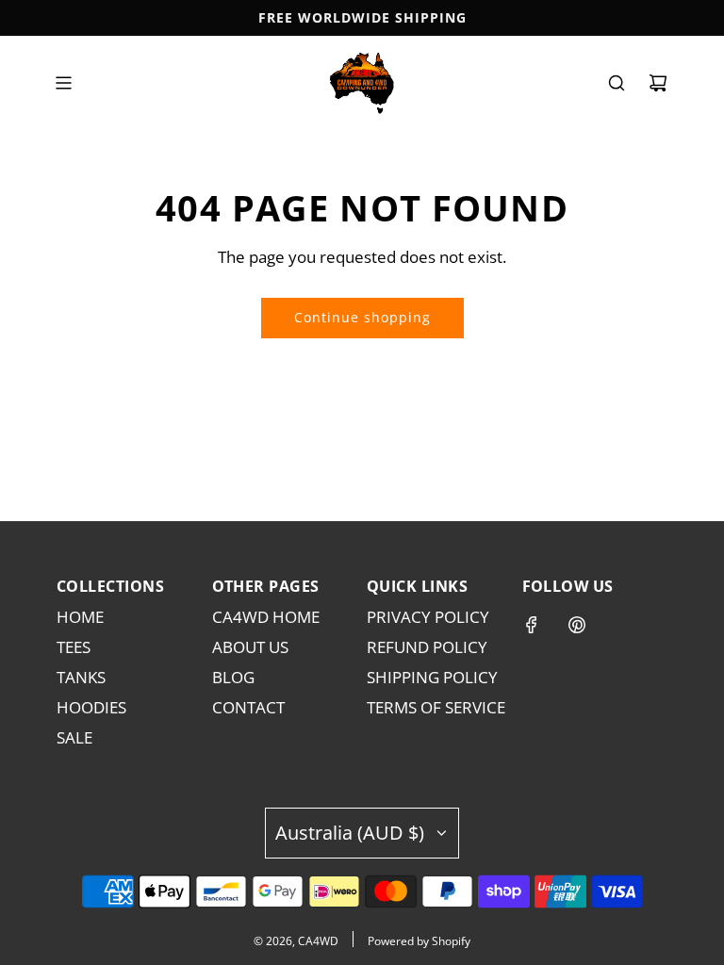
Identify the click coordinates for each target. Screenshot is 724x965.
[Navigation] (63, 83)
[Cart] (658, 83)
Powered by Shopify (419, 941)
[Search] (616, 83)
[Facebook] (531, 625)
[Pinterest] (577, 625)
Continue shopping (362, 317)
